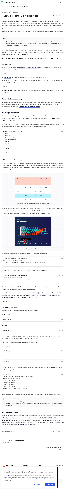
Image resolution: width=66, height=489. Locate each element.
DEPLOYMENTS (6, 12)
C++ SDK (50, 58)
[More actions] (64, 2)
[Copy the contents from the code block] (62, 131)
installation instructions (17, 83)
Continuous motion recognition (29, 68)
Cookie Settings (36, 484)
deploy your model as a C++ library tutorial (15, 54)
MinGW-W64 (8, 90)
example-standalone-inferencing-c (25, 424)
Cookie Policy (7, 475)
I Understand (50, 484)
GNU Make (7, 77)
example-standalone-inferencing (29, 106)
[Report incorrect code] (59, 131)
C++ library (15, 12)
